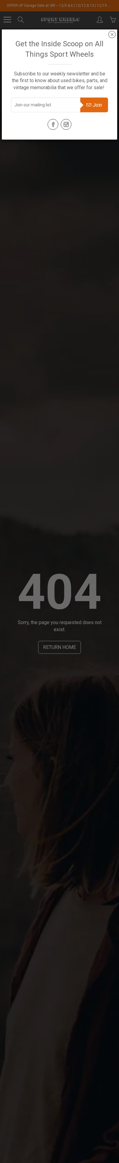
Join (97, 105)
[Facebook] (53, 124)
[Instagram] (66, 124)
